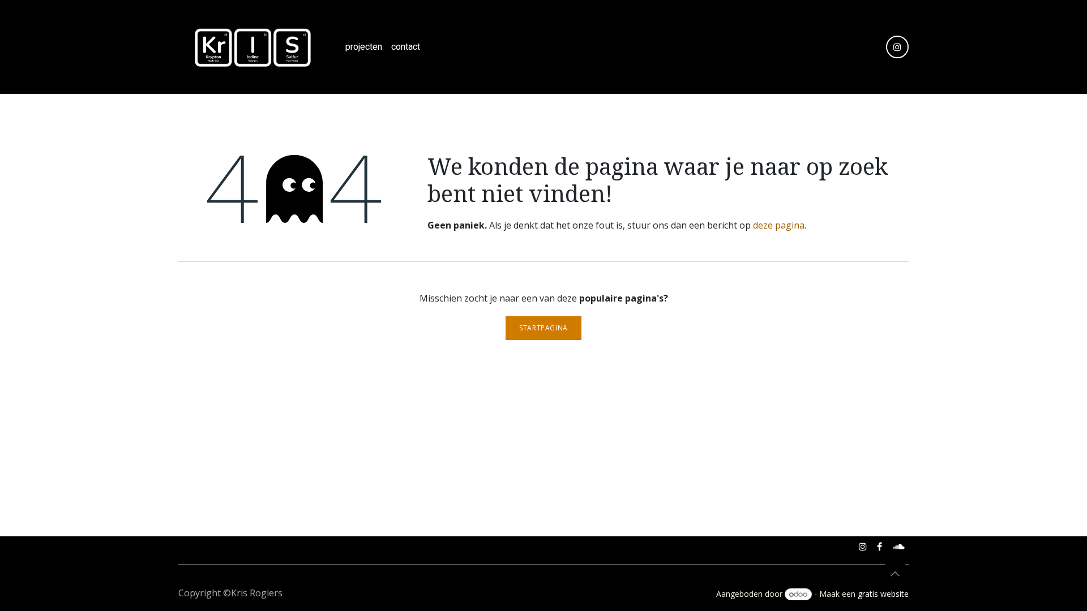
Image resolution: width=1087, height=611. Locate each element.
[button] (895, 573)
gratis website (883, 593)
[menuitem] (364, 47)
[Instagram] (897, 47)
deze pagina (778, 225)
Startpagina (543, 328)
